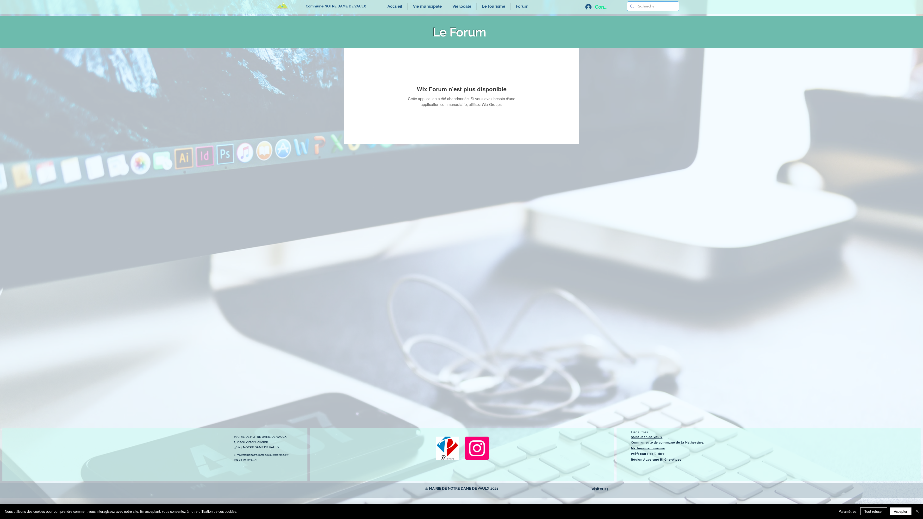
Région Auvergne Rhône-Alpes (656, 459)
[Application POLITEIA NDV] (447, 448)
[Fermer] (917, 511)
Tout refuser (873, 511)
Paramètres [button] (847, 511)
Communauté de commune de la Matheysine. (667, 442)
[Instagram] (477, 448)
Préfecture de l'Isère (648, 454)
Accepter (900, 511)
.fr (287, 455)
